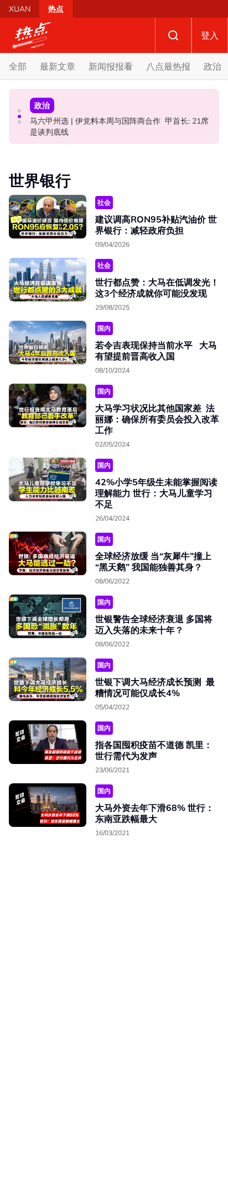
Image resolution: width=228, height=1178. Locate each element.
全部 (18, 66)
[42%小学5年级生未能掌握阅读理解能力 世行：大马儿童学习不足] (47, 479)
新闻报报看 (111, 66)
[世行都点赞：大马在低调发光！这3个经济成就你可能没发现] (47, 279)
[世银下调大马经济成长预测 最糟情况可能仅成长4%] (47, 679)
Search (173, 35)
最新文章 (57, 66)
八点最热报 (168, 66)
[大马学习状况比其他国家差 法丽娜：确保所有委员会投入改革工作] (47, 405)
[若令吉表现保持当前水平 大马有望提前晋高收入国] (47, 342)
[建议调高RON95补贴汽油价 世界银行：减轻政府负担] (47, 216)
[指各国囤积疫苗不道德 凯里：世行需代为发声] (47, 742)
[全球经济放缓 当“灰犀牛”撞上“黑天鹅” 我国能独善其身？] (47, 553)
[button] (19, 111)
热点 (56, 9)
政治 (212, 66)
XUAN (19, 9)
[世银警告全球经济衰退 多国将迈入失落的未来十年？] (47, 616)
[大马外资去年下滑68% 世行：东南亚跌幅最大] (47, 805)
